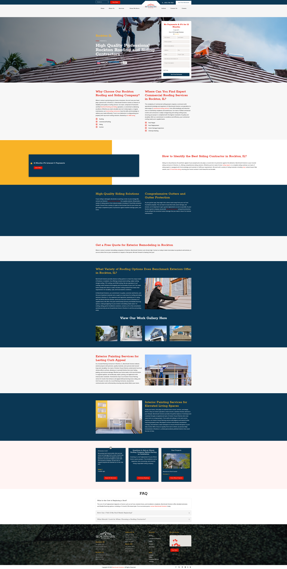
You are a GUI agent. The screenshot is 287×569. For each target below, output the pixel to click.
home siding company (114, 201)
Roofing (151, 536)
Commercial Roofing (154, 538)
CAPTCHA (165, 70)
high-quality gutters (172, 209)
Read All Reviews (110, 478)
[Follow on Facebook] (176, 567)
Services (121, 8)
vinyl (244, 167)
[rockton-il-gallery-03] (180, 341)
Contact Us (173, 8)
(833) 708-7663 (169, 3)
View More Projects (176, 478)
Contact (151, 555)
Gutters (151, 544)
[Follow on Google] (179, 567)
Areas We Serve (134, 8)
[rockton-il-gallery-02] (131, 341)
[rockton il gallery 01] (106, 341)
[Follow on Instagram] (182, 567)
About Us (111, 8)
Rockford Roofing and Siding (109, 107)
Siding (150, 541)
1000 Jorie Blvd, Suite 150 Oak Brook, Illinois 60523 (131, 537)
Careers (184, 8)
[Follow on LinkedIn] (190, 567)
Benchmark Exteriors (118, 567)
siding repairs (226, 165)
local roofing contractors (113, 111)
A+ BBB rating (131, 115)
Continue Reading (143, 478)
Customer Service (154, 559)
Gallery (163, 8)
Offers (150, 557)
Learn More (38, 167)
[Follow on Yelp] (188, 567)
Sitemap (151, 561)
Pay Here (115, 2)
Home (102, 8)
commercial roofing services (161, 108)
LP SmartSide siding (175, 169)
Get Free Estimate (183, 2)
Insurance (151, 547)
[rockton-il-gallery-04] (156, 341)
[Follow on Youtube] (185, 567)
